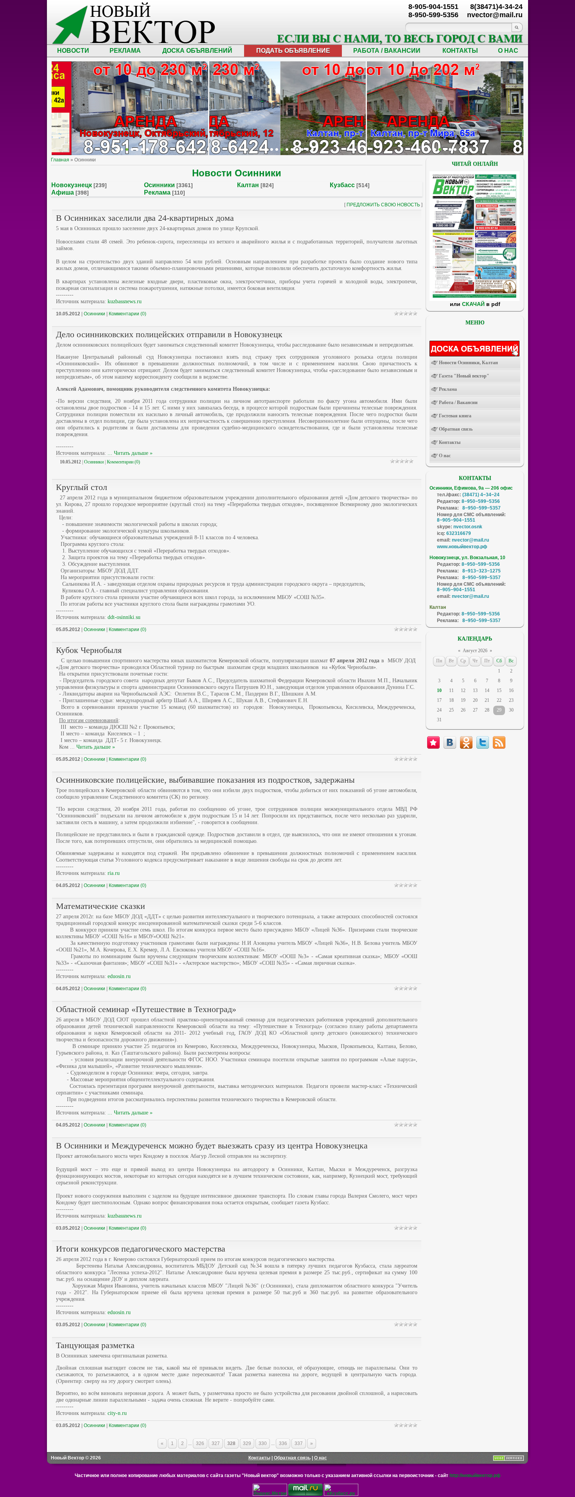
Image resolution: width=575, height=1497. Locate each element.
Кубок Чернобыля (89, 650)
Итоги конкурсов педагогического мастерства (140, 1249)
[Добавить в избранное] (433, 742)
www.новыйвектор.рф (462, 546)
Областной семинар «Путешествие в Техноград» (146, 1009)
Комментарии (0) (127, 314)
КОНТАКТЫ (460, 50)
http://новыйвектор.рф (475, 1475)
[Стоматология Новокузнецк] (152, 149)
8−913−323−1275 (481, 571)
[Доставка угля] (142, 149)
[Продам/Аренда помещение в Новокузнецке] (271, 149)
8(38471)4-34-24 (496, 7)
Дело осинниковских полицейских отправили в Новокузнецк (169, 334)
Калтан (248, 185)
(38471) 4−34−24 (481, 494)
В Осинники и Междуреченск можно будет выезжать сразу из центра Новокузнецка (212, 1145)
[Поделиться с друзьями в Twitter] (482, 742)
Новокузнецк (71, 185)
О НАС (508, 50)
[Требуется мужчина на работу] (445, 149)
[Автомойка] (117, 149)
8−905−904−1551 (456, 520)
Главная (60, 160)
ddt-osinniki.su (124, 617)
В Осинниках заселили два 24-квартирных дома (145, 218)
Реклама (157, 192)
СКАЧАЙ (473, 304)
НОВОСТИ (73, 50)
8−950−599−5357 (481, 508)
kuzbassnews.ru (125, 301)
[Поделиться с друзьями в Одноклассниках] (466, 742)
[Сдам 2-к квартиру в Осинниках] (470, 149)
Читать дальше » (133, 453)
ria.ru (114, 873)
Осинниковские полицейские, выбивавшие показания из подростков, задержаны (205, 780)
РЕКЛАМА (125, 50)
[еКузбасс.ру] (341, 1494)
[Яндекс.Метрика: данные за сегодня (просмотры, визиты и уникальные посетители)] (270, 1490)
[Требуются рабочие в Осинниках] (465, 149)
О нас (320, 1458)
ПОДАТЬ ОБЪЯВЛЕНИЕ (293, 50)
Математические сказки (100, 906)
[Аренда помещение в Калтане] (132, 149)
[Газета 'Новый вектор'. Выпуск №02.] (474, 299)
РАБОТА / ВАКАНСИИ (386, 50)
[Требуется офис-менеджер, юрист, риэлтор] (455, 149)
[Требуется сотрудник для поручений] (440, 149)
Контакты (259, 1458)
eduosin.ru (119, 976)
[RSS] (499, 742)
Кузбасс (342, 185)
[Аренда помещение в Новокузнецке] (127, 149)
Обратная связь (292, 1458)
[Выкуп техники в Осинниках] (312, 149)
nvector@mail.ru (470, 540)
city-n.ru (117, 1413)
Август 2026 (475, 650)
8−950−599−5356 (481, 501)
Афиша (62, 192)
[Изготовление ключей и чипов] (147, 149)
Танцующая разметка (95, 1345)
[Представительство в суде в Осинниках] (307, 149)
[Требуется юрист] (429, 149)
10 (439, 690)
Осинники (159, 185)
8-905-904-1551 (433, 7)
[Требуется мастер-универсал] (450, 149)
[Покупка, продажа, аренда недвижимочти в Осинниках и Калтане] (460, 149)
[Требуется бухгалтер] (435, 149)
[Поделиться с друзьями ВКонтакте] (450, 742)
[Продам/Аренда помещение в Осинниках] (292, 149)
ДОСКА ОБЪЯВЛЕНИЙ (197, 50)
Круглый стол (81, 487)
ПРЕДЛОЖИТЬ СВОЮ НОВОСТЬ (383, 204)
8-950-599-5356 (433, 15)
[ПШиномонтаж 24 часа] (122, 149)
